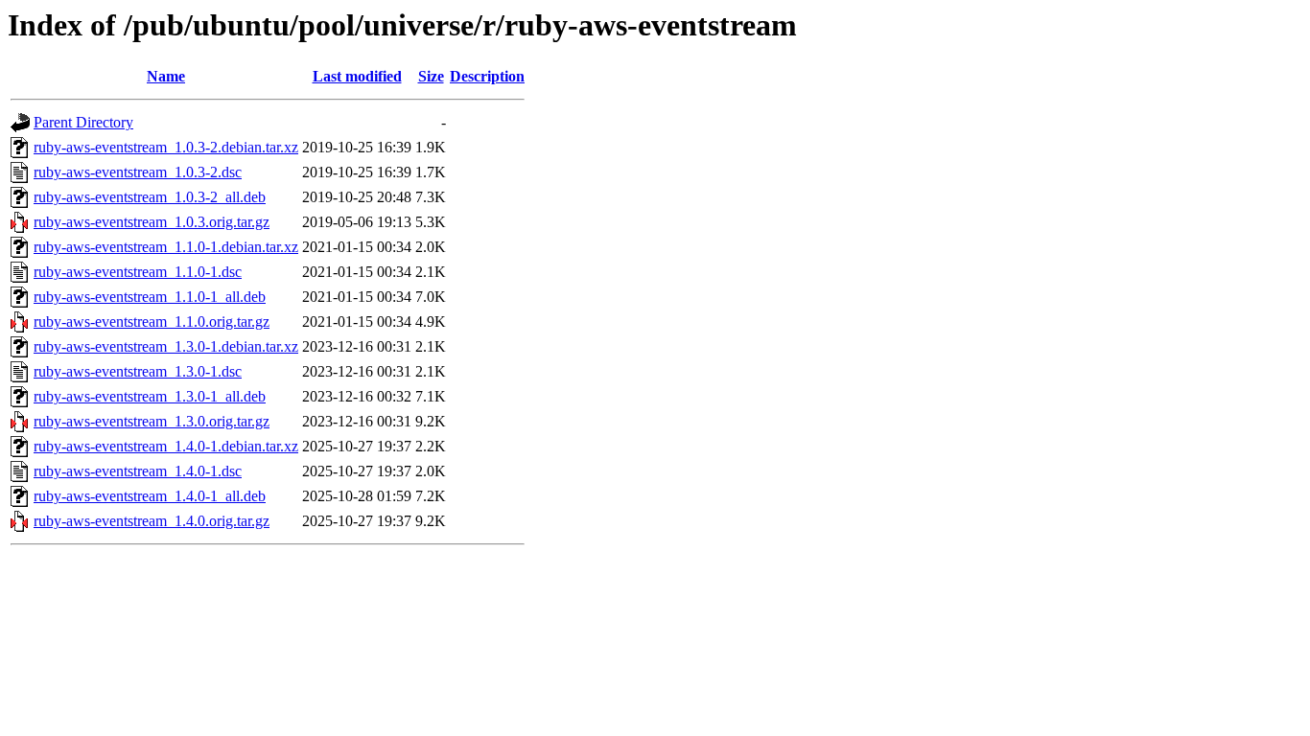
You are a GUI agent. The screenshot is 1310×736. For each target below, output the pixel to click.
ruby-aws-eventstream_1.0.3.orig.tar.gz (151, 222)
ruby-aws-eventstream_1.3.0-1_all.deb (150, 396)
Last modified (357, 76)
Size (431, 76)
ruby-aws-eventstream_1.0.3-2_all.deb (150, 197)
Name (166, 76)
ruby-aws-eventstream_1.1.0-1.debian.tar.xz (166, 247)
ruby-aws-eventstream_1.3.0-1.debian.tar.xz (166, 346)
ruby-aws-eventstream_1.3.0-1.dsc (138, 371)
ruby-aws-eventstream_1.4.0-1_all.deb (150, 496)
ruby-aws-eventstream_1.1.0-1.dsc (138, 272)
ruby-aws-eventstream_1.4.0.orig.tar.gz (151, 521)
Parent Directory (83, 122)
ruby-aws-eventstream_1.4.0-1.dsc (138, 471)
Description (487, 76)
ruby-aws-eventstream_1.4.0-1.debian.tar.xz (166, 446)
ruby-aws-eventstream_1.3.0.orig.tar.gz (151, 421)
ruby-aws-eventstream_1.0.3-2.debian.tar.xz (166, 147)
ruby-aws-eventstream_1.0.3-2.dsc (138, 172)
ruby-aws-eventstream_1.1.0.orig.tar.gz (151, 321)
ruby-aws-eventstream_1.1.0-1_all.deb (150, 296)
